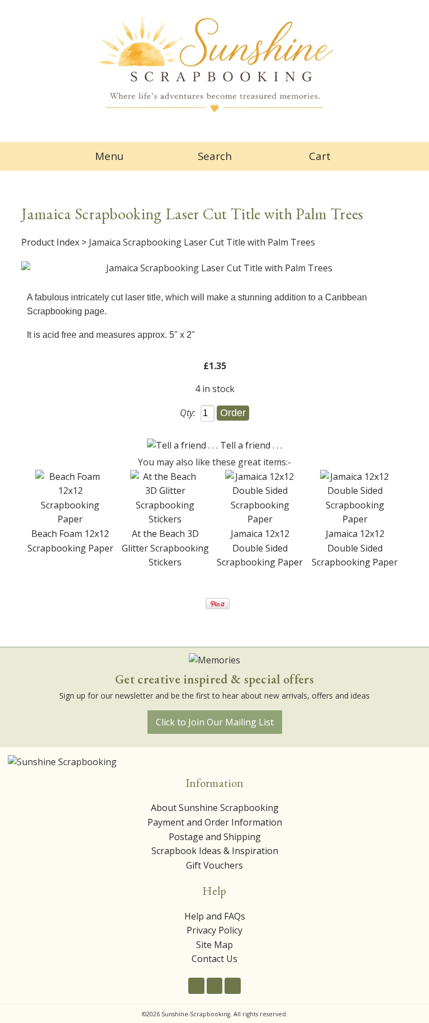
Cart (320, 156)
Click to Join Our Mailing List (215, 722)
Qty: (188, 413)
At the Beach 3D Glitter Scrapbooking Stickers (165, 547)
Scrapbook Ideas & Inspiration (214, 851)
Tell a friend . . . (251, 445)
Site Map (214, 945)
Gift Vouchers (214, 865)
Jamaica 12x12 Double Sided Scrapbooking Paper (260, 547)
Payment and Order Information (214, 822)
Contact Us (214, 959)
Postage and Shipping (215, 837)
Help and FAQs (214, 916)
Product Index (50, 242)
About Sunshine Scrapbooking (215, 808)
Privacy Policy (214, 930)
